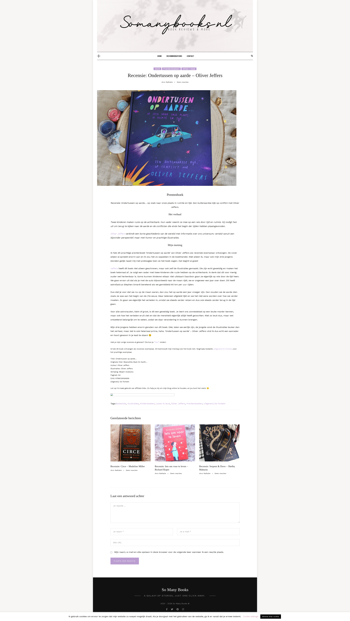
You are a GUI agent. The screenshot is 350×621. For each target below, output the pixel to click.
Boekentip (121, 403)
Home (159, 56)
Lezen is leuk (163, 403)
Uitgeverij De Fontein (223, 349)
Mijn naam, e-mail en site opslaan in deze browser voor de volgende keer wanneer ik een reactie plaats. (169, 552)
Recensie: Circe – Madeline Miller (127, 466)
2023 (157, 68)
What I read (189, 68)
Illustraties (133, 403)
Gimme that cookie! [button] (270, 617)
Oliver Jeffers (118, 233)
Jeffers (114, 268)
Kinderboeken (147, 403)
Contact (190, 56)
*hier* (156, 342)
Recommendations (174, 56)
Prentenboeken (171, 68)
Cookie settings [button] (250, 616)
